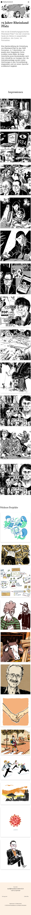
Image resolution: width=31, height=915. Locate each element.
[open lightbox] (15, 114)
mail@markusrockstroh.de (15, 889)
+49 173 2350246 (15, 890)
